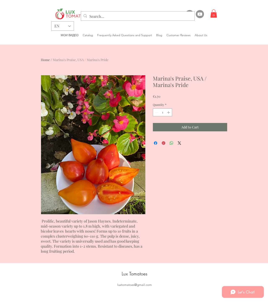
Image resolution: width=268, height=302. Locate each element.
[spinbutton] (162, 112)
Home (45, 60)
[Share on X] (179, 143)
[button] (213, 13)
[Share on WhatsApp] (171, 143)
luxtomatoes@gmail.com (134, 285)
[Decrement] (156, 112)
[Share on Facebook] (155, 143)
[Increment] (168, 112)
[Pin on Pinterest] (163, 143)
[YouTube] (200, 14)
